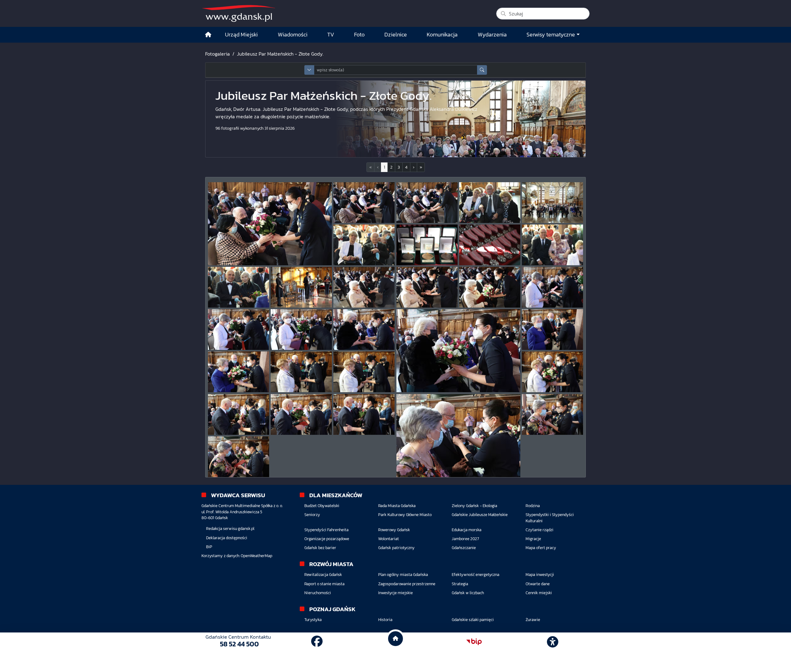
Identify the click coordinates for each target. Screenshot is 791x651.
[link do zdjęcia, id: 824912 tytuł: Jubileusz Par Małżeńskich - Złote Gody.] (458, 350)
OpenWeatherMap (256, 556)
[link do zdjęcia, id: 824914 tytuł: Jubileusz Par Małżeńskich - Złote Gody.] (238, 371)
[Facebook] (317, 641)
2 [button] (391, 167)
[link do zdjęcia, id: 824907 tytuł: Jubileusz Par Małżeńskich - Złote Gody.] (489, 287)
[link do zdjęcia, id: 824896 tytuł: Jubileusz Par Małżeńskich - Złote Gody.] (427, 202)
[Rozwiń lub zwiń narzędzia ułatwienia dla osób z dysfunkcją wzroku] (553, 641)
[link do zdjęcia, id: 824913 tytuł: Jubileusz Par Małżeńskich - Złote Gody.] (552, 329)
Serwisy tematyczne (551, 35)
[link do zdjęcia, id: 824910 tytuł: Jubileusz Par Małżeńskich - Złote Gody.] (301, 329)
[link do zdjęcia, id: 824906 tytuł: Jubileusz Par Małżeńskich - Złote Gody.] (427, 287)
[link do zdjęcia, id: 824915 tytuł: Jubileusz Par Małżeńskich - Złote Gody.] (301, 371)
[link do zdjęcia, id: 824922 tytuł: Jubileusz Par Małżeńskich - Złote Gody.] (552, 414)
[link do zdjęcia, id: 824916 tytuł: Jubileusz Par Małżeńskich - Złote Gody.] (364, 371)
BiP (209, 547)
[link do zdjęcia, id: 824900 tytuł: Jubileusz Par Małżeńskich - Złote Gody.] (427, 245)
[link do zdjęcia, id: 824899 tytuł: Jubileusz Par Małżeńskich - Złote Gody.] (364, 245)
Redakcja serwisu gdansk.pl (230, 528)
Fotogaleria (217, 53)
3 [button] (399, 167)
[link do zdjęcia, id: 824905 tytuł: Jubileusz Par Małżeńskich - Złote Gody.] (364, 287)
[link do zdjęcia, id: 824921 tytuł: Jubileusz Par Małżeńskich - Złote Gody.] (458, 435)
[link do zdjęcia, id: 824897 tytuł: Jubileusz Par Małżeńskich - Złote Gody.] (489, 202)
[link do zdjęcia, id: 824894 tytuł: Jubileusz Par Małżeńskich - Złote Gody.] (270, 223)
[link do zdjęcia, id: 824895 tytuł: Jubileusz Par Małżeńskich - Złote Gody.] (364, 202)
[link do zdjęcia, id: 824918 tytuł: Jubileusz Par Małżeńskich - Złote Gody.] (238, 414)
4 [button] (406, 167)
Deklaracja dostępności (226, 538)
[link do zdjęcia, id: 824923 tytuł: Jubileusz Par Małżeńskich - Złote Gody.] (238, 456)
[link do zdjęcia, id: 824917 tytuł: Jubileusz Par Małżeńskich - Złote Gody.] (552, 371)
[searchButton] (482, 70)
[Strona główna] (208, 35)
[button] (413, 167)
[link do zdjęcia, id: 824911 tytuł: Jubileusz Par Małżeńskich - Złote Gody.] (364, 329)
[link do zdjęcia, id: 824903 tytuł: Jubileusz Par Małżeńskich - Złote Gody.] (238, 287)
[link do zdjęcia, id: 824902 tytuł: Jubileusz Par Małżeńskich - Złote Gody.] (552, 245)
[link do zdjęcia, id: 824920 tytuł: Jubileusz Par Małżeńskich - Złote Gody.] (364, 414)
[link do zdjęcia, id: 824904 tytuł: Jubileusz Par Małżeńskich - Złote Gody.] (301, 287)
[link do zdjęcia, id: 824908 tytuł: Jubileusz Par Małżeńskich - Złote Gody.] (552, 287)
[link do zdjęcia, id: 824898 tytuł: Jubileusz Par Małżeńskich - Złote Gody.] (552, 202)
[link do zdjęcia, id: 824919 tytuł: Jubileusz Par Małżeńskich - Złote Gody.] (301, 414)
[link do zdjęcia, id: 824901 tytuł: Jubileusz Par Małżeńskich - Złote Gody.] (489, 245)
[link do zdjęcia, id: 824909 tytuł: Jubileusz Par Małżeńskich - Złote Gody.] (238, 329)
